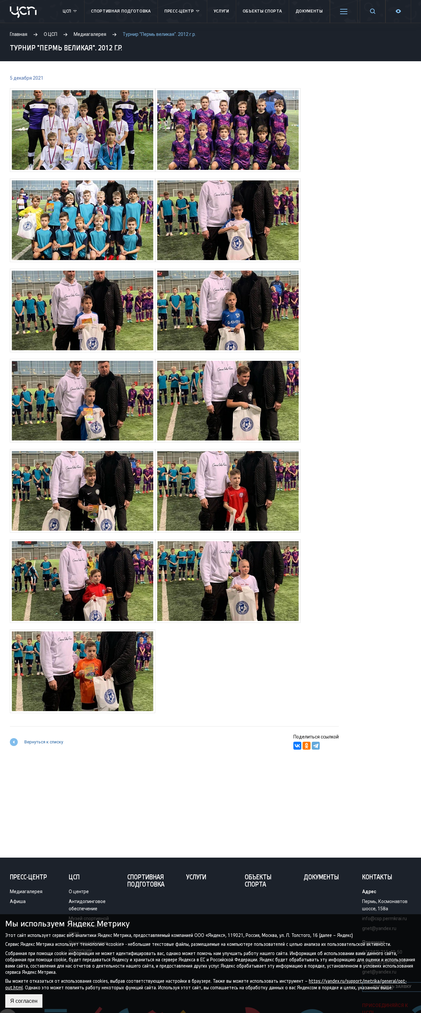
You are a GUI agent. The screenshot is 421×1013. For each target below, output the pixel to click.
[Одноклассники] (306, 746)
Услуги (221, 11)
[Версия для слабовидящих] (398, 11)
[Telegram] (316, 746)
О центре (79, 891)
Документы (309, 11)
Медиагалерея (26, 891)
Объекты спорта (262, 11)
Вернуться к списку (43, 741)
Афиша (18, 901)
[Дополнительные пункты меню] (343, 11)
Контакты (377, 878)
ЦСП (67, 11)
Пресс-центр (179, 11)
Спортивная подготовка (121, 11)
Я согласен (23, 1001)
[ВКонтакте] (297, 746)
